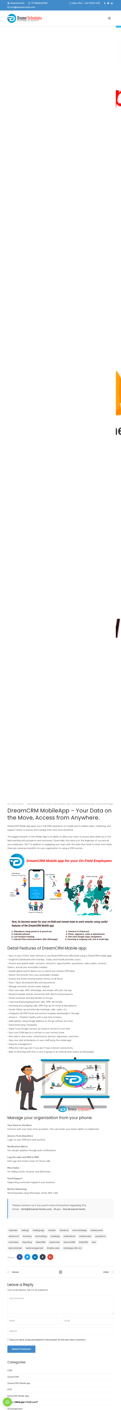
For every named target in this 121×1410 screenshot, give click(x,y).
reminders (14, 1242)
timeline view (53, 1248)
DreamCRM (38, 803)
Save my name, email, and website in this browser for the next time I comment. (48, 1340)
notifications (69, 1236)
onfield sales (85, 1236)
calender (13, 1230)
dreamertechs (17, 3)
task (94, 1242)
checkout (63, 1230)
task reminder (15, 1248)
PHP (9, 1389)
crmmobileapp (79, 1230)
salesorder (54, 1242)
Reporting (27, 1242)
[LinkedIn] (112, 3)
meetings (55, 1236)
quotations (100, 1236)
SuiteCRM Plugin (104, 803)
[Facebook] (104, 3)
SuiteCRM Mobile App (83, 803)
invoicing (27, 1236)
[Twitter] (108, 3)
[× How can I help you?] (7, 1402)
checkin (52, 1230)
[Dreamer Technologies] (24, 18)
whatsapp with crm (72, 1248)
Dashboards (97, 1230)
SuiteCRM (83, 1242)
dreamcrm (14, 1236)
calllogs (25, 1230)
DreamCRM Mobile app (58, 803)
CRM (28, 803)
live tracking (41, 1236)
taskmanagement (34, 1248)
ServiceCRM (69, 1242)
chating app (38, 1230)
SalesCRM (40, 1242)
